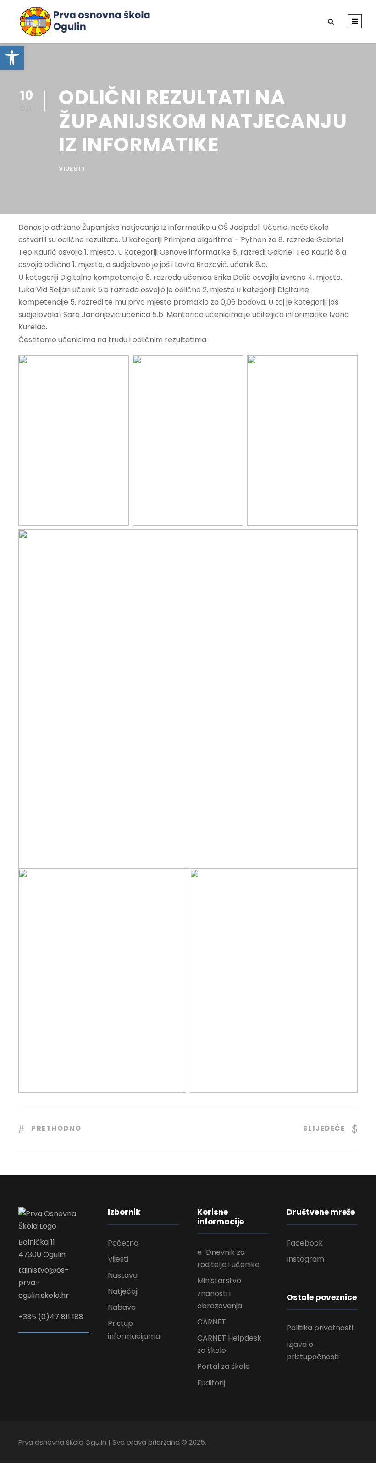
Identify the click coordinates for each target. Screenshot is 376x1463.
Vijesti (72, 168)
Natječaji (123, 1291)
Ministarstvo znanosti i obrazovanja (219, 1293)
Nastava (123, 1275)
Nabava (122, 1307)
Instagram (305, 1259)
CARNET (211, 1322)
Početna (123, 1243)
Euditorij (211, 1383)
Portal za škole (223, 1366)
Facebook (305, 1243)
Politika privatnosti (320, 1328)
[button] (12, 58)
